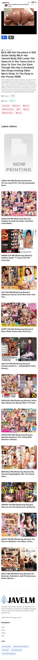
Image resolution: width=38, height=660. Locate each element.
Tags (2, 636)
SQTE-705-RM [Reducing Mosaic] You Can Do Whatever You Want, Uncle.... (18, 540)
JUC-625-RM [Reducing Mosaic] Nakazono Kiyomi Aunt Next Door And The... (18, 294)
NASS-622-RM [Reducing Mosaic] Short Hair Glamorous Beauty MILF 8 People (18, 401)
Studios (3, 633)
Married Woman (8, 113)
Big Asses (17, 105)
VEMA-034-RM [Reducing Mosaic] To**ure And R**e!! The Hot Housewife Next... (18, 183)
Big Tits (26, 105)
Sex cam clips (7, 646)
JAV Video (5, 650)
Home (3, 627)
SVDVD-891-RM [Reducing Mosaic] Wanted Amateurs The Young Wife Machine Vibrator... (16, 437)
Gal (19, 109)
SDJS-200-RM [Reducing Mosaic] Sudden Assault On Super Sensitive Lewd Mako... (17, 221)
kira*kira (12, 100)
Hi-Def (27, 109)
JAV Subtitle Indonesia (9, 653)
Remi (12, 95)
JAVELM (8, 617)
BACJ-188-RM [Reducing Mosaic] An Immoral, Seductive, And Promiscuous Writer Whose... (18, 576)
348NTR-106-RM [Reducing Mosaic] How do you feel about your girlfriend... (18, 506)
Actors (3, 630)
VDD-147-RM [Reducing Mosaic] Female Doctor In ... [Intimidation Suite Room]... (18, 366)
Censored (6, 105)
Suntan (19, 113)
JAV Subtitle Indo (17, 650)
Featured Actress (8, 109)
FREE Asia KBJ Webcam (21, 646)
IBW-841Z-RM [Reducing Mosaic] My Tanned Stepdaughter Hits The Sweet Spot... (17, 474)
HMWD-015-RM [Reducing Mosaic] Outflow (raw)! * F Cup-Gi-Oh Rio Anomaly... (16, 257)
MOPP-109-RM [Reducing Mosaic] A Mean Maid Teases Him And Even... (17, 330)
